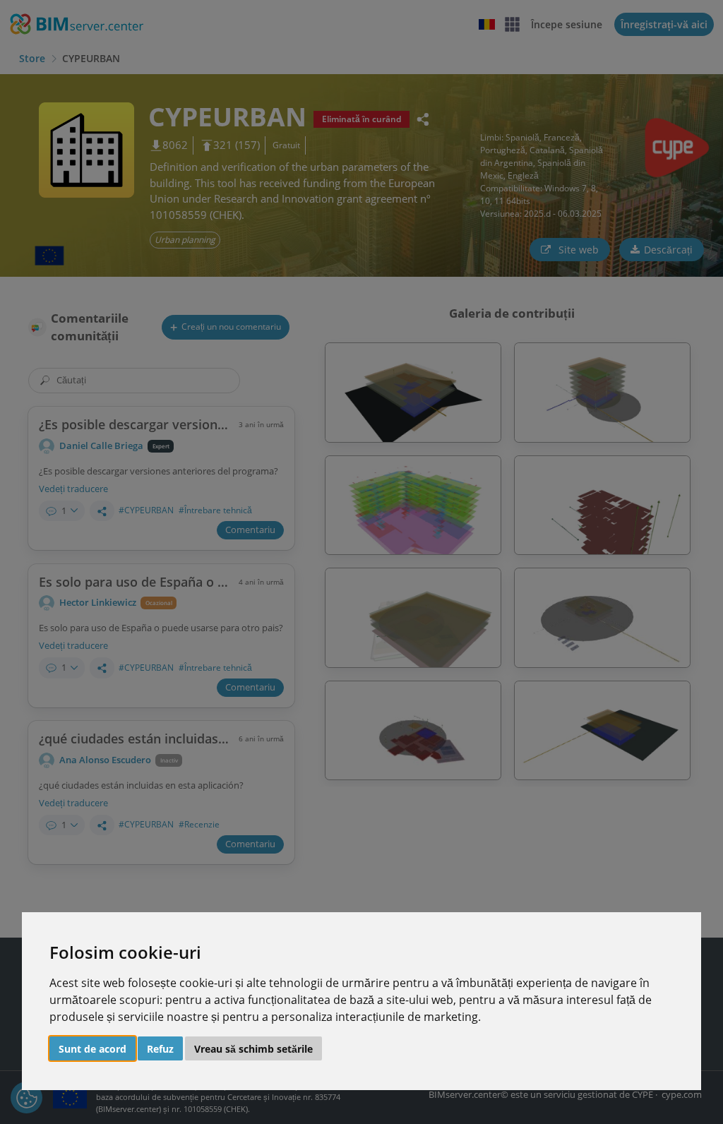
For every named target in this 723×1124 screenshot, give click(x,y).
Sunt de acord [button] (92, 1049)
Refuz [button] (160, 1049)
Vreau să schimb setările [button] (253, 1049)
